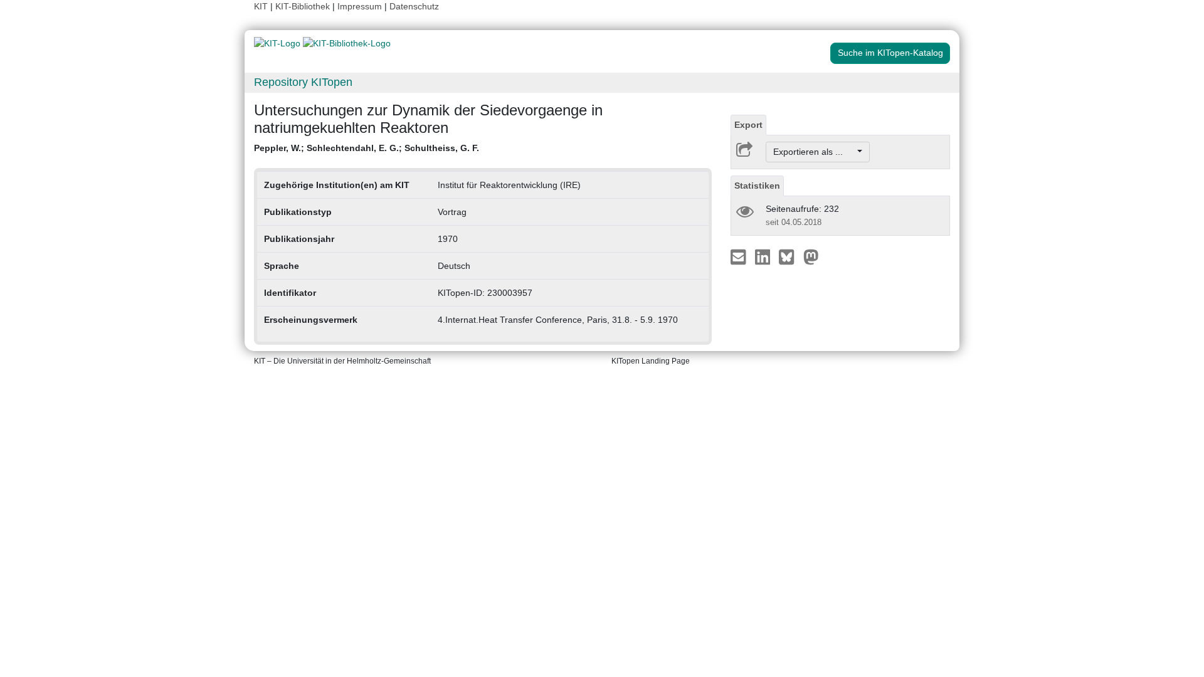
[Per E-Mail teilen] (740, 256)
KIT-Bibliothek (303, 6)
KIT (261, 6)
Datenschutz (414, 6)
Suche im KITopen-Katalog (890, 53)
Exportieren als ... (814, 152)
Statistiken (757, 186)
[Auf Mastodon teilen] (811, 256)
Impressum (359, 6)
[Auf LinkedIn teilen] (764, 256)
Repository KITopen (303, 82)
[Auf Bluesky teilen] (790, 256)
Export (748, 125)
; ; (366, 148)
